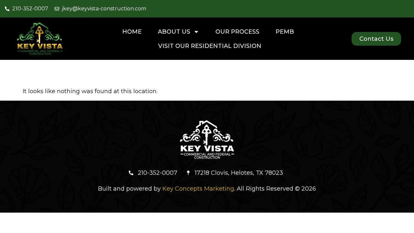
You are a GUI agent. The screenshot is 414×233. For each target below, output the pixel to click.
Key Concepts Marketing (198, 188)
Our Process (237, 31)
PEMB (285, 31)
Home (132, 31)
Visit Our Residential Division (209, 46)
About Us (174, 31)
